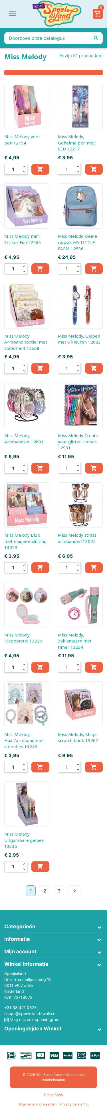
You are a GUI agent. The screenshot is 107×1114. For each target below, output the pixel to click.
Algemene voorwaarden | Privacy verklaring (53, 1104)
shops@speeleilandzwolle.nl (30, 1013)
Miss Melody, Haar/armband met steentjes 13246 (24, 740)
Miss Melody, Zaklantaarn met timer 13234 (75, 641)
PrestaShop (53, 1095)
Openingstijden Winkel (32, 1029)
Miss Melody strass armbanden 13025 (77, 538)
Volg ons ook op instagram (34, 1019)
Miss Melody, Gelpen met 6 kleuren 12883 (79, 339)
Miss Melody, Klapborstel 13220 (23, 638)
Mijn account (20, 951)
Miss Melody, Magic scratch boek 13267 (78, 737)
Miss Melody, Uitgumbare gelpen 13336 (24, 840)
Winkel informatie (26, 964)
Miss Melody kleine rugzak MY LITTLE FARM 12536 (77, 242)
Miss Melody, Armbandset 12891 (24, 439)
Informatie (17, 939)
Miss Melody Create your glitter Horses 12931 (78, 441)
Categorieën (19, 926)
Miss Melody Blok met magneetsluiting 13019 (25, 541)
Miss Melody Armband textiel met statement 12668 (25, 342)
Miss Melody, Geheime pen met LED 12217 (76, 143)
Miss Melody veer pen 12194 (22, 140)
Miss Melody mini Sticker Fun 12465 (22, 239)
